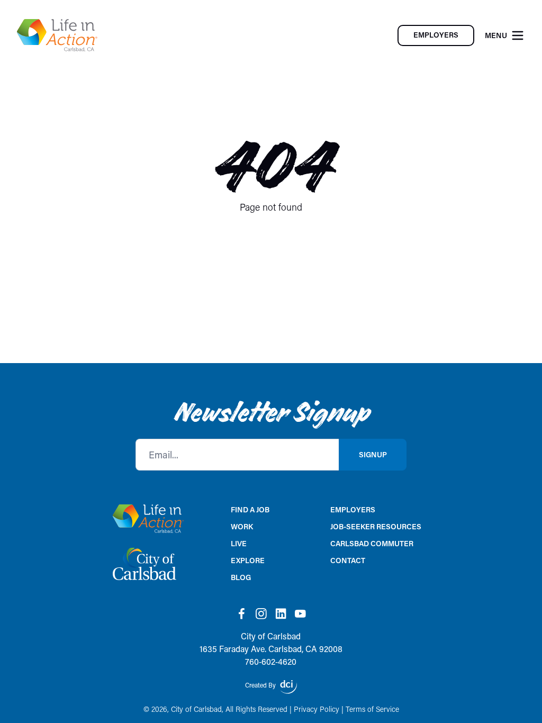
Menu (496, 35)
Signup (373, 454)
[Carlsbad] (57, 35)
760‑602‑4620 (270, 661)
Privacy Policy (316, 709)
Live (239, 543)
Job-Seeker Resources (375, 526)
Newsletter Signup (271, 412)
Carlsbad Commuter (371, 543)
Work (242, 526)
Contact (347, 560)
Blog (241, 577)
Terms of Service (372, 709)
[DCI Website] (288, 687)
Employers (352, 509)
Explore (248, 560)
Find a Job (250, 509)
